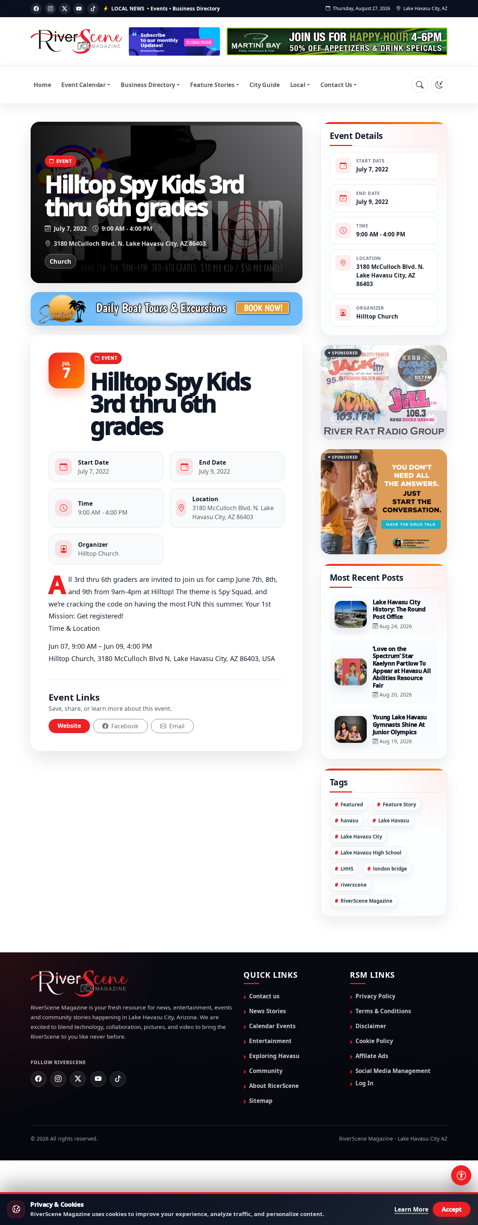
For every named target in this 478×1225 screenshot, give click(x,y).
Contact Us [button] (336, 85)
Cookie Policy (374, 1041)
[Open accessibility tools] (461, 1175)
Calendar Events (272, 1026)
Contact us (264, 996)
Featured (352, 804)
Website (69, 726)
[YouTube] (78, 8)
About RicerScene (274, 1085)
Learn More (411, 1209)
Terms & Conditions (383, 1011)
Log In (364, 1083)
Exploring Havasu (274, 1056)
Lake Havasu (393, 820)
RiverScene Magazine (366, 900)
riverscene (354, 884)
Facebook (124, 726)
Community (266, 1070)
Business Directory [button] (148, 85)
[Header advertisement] (174, 41)
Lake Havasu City (361, 836)
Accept (452, 1209)
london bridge (390, 868)
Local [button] (297, 85)
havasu (349, 820)
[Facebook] (36, 8)
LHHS (347, 868)
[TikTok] (93, 8)
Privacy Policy (375, 996)
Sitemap (261, 1100)
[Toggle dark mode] (439, 85)
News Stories (267, 1011)
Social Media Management (393, 1070)
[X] (64, 8)
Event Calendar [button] (83, 85)
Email (176, 726)
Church (60, 261)
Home (42, 85)
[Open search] (420, 85)
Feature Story (399, 804)
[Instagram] (50, 8)
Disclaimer (371, 1026)
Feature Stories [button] (212, 85)
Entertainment (270, 1041)
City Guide (264, 85)
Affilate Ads (372, 1056)
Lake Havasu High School (371, 852)
